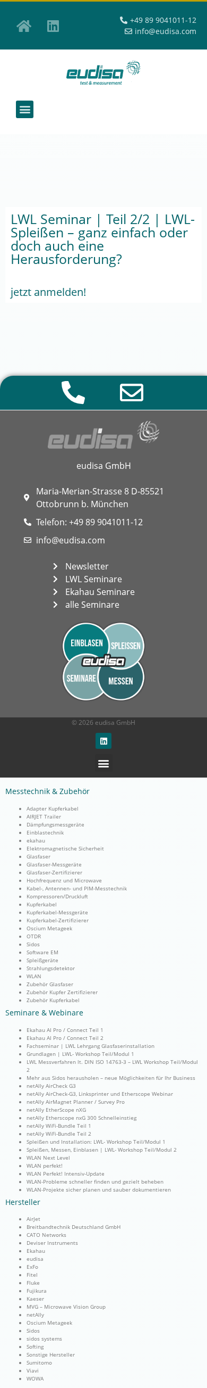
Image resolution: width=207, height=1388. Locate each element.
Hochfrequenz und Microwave (64, 880)
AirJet (33, 1218)
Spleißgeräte (42, 960)
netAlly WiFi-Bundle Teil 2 (59, 1133)
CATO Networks (46, 1234)
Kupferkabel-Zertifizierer (58, 920)
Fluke (33, 1282)
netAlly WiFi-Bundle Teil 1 (59, 1125)
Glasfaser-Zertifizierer (54, 872)
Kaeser (35, 1298)
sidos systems (44, 1338)
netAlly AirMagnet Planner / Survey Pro (76, 1101)
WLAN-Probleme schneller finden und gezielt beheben (95, 1181)
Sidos (33, 944)
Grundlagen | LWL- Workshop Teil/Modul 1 (80, 1053)
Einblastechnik (45, 832)
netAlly (35, 1314)
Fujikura (37, 1290)
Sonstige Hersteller (51, 1354)
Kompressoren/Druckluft (57, 896)
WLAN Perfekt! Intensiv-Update (66, 1173)
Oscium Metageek (49, 928)
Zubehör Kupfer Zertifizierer (62, 992)
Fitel (32, 1274)
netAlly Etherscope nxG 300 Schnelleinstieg (81, 1117)
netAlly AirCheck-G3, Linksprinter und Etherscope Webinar (100, 1093)
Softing (35, 1346)
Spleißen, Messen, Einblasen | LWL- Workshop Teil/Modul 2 (102, 1149)
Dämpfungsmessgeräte (55, 824)
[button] (24, 109)
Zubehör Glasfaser (50, 984)
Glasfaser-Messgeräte (54, 864)
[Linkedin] (53, 25)
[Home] (24, 25)
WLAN (34, 976)
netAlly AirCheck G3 (51, 1085)
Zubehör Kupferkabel (53, 1000)
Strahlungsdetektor (51, 968)
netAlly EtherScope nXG (56, 1109)
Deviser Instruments (52, 1242)
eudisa (35, 1258)
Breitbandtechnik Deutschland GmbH (73, 1226)
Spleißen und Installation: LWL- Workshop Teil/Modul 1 (96, 1141)
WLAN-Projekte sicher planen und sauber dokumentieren (99, 1189)
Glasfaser (38, 856)
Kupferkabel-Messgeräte (57, 912)
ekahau (36, 840)
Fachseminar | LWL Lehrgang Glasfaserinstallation (90, 1046)
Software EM (42, 952)
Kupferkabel (42, 904)
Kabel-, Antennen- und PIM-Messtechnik (77, 888)
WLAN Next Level (48, 1157)
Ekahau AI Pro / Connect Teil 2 (65, 1038)
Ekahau (36, 1250)
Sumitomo (39, 1362)
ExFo (32, 1266)
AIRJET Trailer (44, 816)
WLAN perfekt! (45, 1165)
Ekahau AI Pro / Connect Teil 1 (65, 1030)
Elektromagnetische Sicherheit (65, 848)
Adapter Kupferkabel (53, 808)
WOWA (35, 1378)
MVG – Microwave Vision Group (66, 1306)
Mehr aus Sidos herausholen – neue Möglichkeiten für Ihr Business (111, 1077)
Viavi (33, 1370)
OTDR (34, 936)
